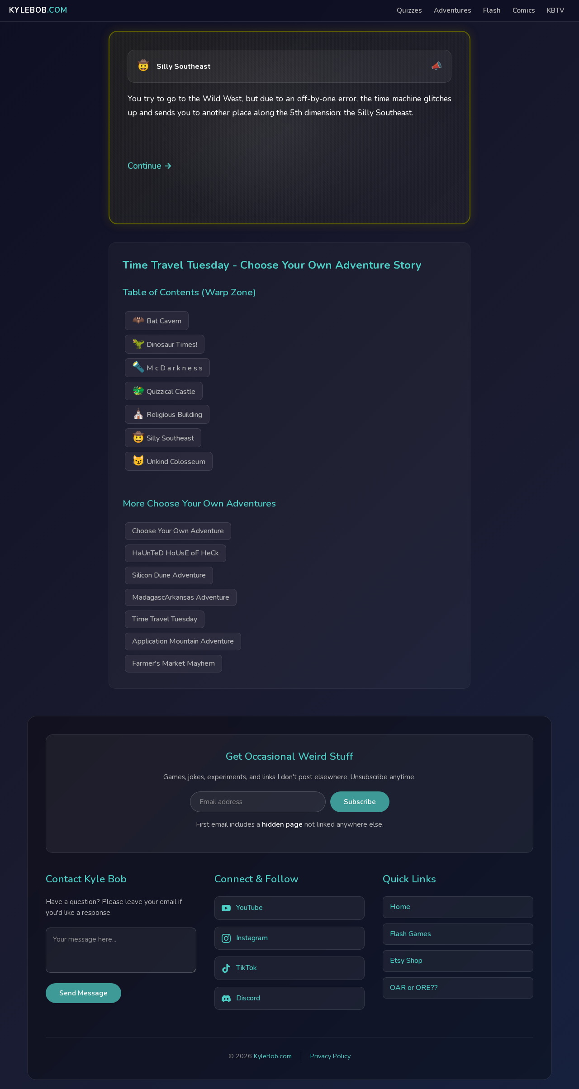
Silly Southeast (163, 437)
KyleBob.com (273, 1056)
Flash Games (410, 934)
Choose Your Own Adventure (178, 531)
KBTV (556, 10)
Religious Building (167, 414)
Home (400, 907)
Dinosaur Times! (164, 343)
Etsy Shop (406, 961)
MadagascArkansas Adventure (180, 597)
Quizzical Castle (163, 391)
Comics (524, 10)
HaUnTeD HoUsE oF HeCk (175, 553)
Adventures (452, 10)
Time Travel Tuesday (164, 619)
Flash (492, 10)
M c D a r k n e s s (167, 367)
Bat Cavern (156, 320)
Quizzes (409, 10)
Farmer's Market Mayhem (173, 663)
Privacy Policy (330, 1056)
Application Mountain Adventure (183, 641)
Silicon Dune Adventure (169, 575)
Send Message (83, 993)
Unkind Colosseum (168, 461)
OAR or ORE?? (414, 988)
